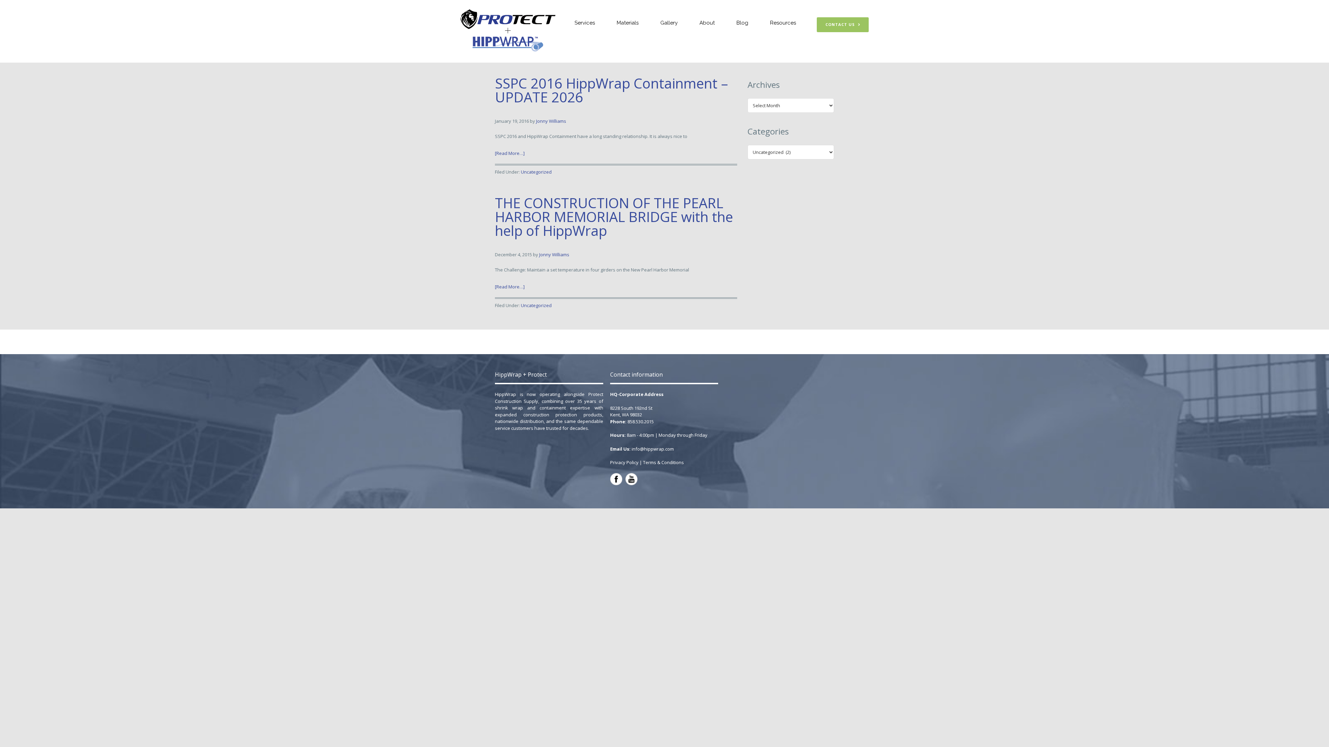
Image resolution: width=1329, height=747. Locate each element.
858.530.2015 (640, 421)
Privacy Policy (624, 462)
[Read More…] (510, 153)
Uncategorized (536, 172)
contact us (840, 24)
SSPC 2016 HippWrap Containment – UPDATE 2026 (611, 90)
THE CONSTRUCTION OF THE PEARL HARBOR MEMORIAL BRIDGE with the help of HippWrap (614, 216)
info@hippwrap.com (653, 449)
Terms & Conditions (663, 462)
